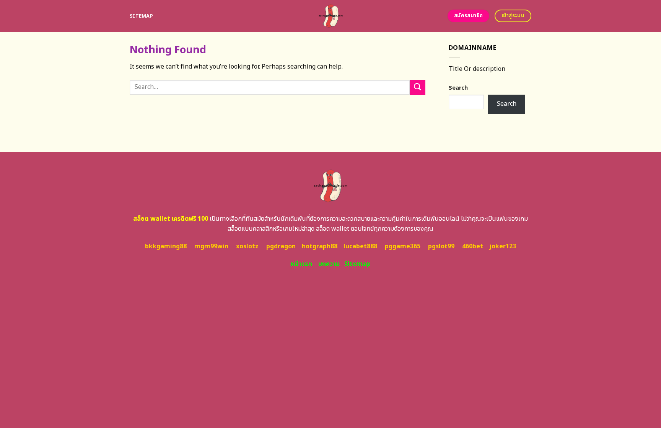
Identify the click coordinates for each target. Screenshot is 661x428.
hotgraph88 (319, 246)
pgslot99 (441, 246)
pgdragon (281, 246)
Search (458, 88)
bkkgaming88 (166, 246)
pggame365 (402, 246)
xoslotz (247, 246)
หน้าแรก (301, 264)
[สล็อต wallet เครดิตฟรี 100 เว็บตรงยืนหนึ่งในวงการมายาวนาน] (331, 16)
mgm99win (211, 246)
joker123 (502, 246)
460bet (472, 246)
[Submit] (417, 87)
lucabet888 (360, 246)
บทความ (329, 264)
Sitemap (141, 16)
